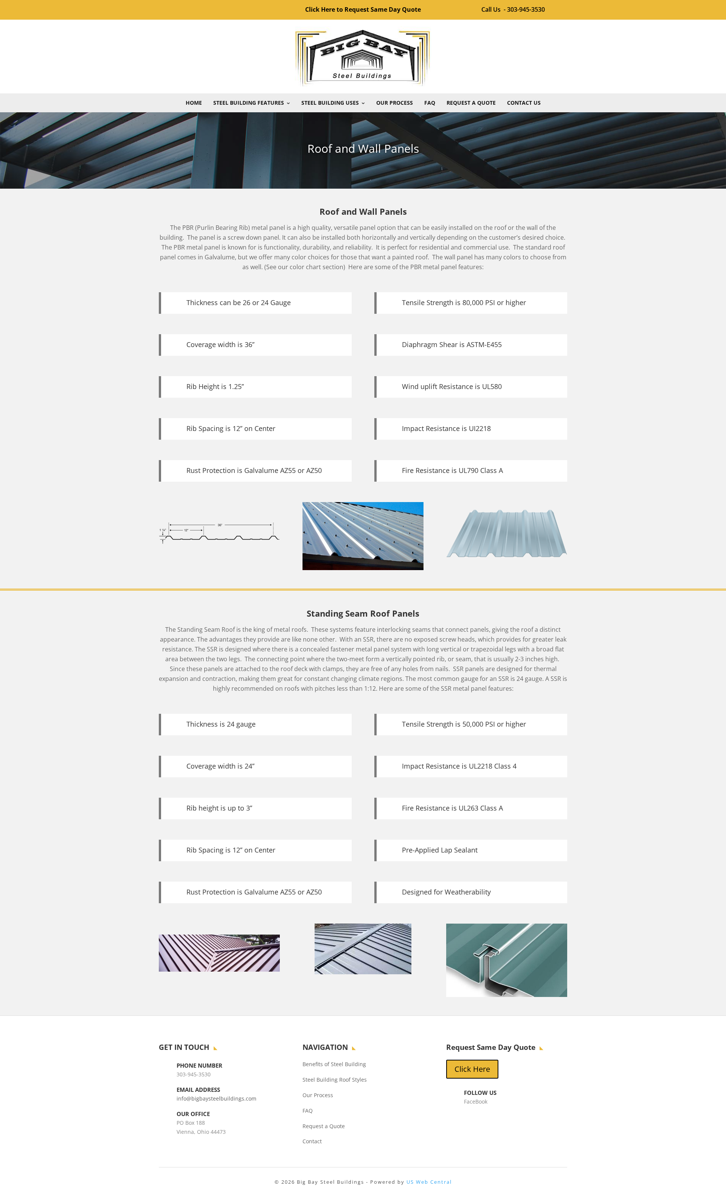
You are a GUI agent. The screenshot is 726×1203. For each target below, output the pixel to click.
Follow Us (480, 1092)
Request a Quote (471, 102)
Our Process (394, 102)
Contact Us (524, 102)
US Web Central (429, 1181)
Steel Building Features (248, 102)
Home (194, 102)
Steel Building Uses (330, 102)
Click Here (472, 1069)
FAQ (429, 102)
